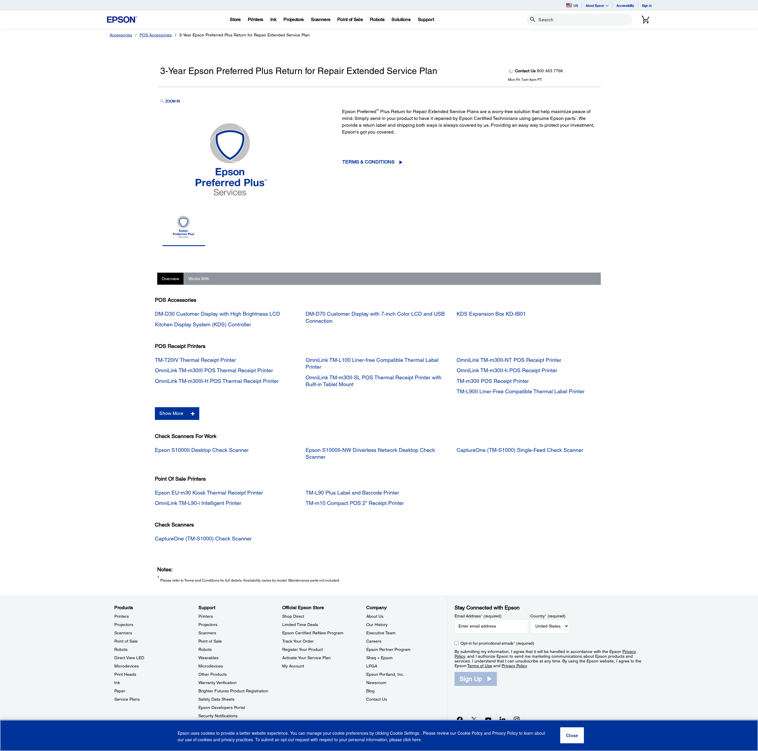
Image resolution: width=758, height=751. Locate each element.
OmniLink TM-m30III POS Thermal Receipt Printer (214, 370)
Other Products (212, 674)
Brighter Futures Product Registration (233, 691)
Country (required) (548, 616)
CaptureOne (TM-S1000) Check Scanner (203, 538)
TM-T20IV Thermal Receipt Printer (195, 360)
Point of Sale (126, 641)
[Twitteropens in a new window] (474, 719)
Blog (370, 691)
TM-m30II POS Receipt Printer (493, 381)
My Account (293, 666)
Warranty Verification (217, 682)
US (576, 5)
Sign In (647, 5)
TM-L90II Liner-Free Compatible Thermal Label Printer (520, 391)
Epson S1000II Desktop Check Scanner (202, 450)
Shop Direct (293, 616)
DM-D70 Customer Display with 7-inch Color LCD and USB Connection (375, 317)
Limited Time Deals (300, 624)
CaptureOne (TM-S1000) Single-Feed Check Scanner (520, 450)
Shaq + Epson (379, 657)
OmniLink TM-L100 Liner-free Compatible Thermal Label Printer (372, 363)
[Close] (572, 736)
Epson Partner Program (388, 649)
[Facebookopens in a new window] (460, 719)
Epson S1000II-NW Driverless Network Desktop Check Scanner (370, 453)
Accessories (121, 35)
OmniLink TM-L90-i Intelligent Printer (198, 503)
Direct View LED (129, 657)
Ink (117, 682)
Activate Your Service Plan (306, 657)
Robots (121, 649)
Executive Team (381, 632)
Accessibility (625, 5)
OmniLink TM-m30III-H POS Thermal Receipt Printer (217, 381)
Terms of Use (479, 665)
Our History (377, 624)
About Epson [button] (595, 5)
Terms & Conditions (368, 162)
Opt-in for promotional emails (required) (497, 643)
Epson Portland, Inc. (385, 674)
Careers (373, 641)
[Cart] (645, 19)
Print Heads (125, 674)
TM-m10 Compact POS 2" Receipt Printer (355, 503)
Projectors (123, 624)
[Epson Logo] (122, 19)
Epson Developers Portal (221, 707)
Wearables (208, 657)
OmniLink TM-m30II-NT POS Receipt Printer (509, 360)
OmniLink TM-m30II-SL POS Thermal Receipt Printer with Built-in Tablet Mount (373, 380)
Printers (121, 616)
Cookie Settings (405, 733)
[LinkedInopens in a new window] (502, 719)
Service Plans (127, 699)
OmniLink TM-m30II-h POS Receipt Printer (507, 370)
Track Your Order (298, 641)
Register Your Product (302, 649)
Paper (119, 691)
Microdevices (126, 666)
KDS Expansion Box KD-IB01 (491, 314)
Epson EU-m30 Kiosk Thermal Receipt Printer (209, 493)
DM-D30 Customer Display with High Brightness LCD (217, 314)
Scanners (123, 632)
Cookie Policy (470, 733)
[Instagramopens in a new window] (516, 719)
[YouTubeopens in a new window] (488, 719)
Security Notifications (217, 715)
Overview (170, 278)
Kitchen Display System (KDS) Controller (203, 324)
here (416, 739)
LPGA (371, 666)
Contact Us (376, 699)
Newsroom (376, 682)
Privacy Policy (514, 665)
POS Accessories (155, 35)
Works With (198, 278)
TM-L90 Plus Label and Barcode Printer (352, 493)
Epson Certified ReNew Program (312, 632)
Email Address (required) (478, 616)
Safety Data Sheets (216, 699)
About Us (374, 616)
